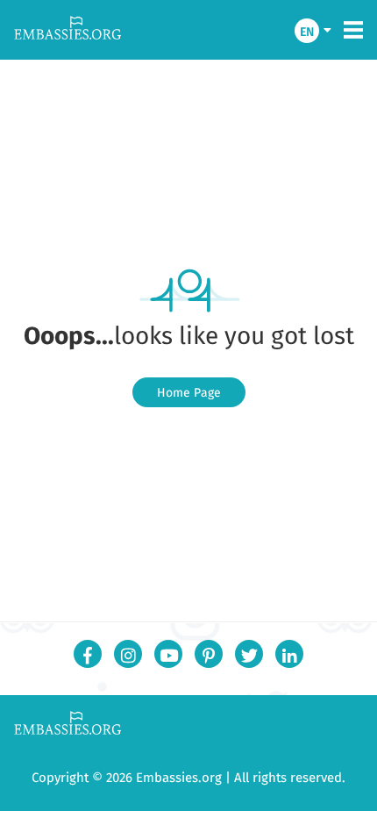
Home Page (189, 392)
